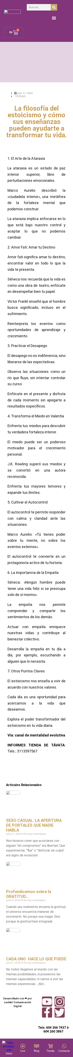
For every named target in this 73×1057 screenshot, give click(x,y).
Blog (36, 1050)
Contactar (64, 1050)
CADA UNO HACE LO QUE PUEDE (36, 958)
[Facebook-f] (47, 1012)
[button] (53, 18)
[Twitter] (60, 1012)
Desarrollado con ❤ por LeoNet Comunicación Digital (17, 1002)
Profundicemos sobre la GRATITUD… (28, 894)
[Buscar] (54, 7)
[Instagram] (60, 1002)
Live (22, 1050)
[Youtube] (47, 1002)
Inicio (9, 1053)
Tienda (50, 1050)
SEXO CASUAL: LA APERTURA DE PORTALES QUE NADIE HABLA (34, 825)
